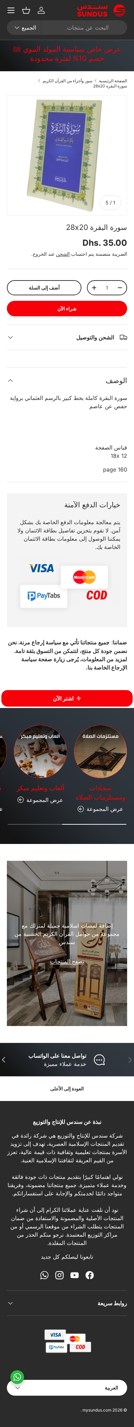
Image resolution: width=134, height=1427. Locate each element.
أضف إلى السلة (44, 287)
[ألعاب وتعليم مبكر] (40, 751)
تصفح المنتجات (67, 961)
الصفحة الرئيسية (113, 80)
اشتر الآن (63, 698)
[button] (26, 10)
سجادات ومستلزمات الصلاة (100, 792)
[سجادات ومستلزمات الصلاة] (100, 751)
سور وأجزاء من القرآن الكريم (67, 80)
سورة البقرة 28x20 (110, 85)
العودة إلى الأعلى (67, 1088)
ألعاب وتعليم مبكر (40, 788)
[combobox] (67, 27)
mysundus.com (96, 1410)
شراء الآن (67, 308)
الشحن (63, 254)
